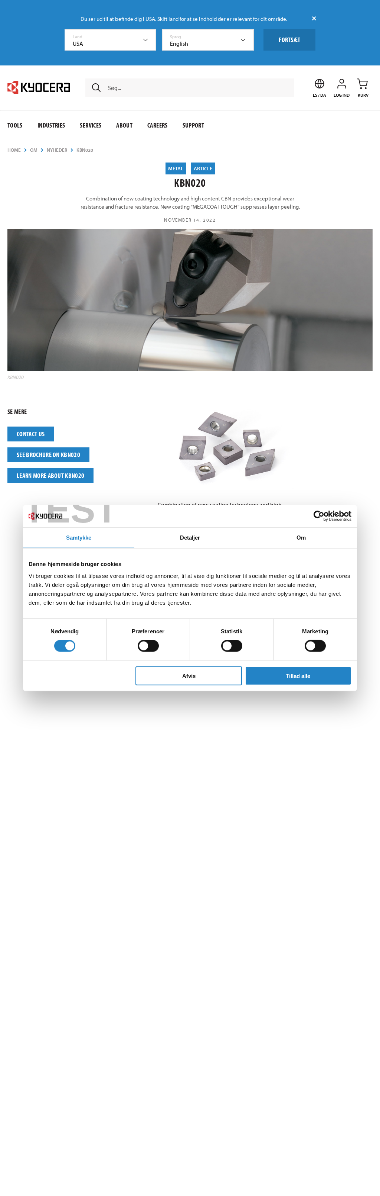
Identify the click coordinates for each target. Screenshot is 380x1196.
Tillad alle (298, 675)
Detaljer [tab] (190, 537)
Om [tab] (301, 537)
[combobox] (111, 40)
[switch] (148, 646)
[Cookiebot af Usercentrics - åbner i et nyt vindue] (318, 516)
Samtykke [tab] (79, 537)
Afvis (189, 675)
